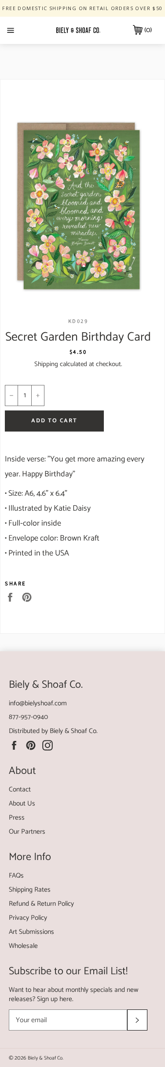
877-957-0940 (28, 716)
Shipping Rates (30, 889)
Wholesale (23, 945)
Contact (20, 789)
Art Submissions (31, 931)
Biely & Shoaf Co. (74, 731)
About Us (22, 803)
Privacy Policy (28, 917)
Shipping (46, 364)
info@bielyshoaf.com (38, 703)
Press (17, 817)
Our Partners (27, 831)
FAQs (16, 875)
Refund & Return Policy (41, 903)
